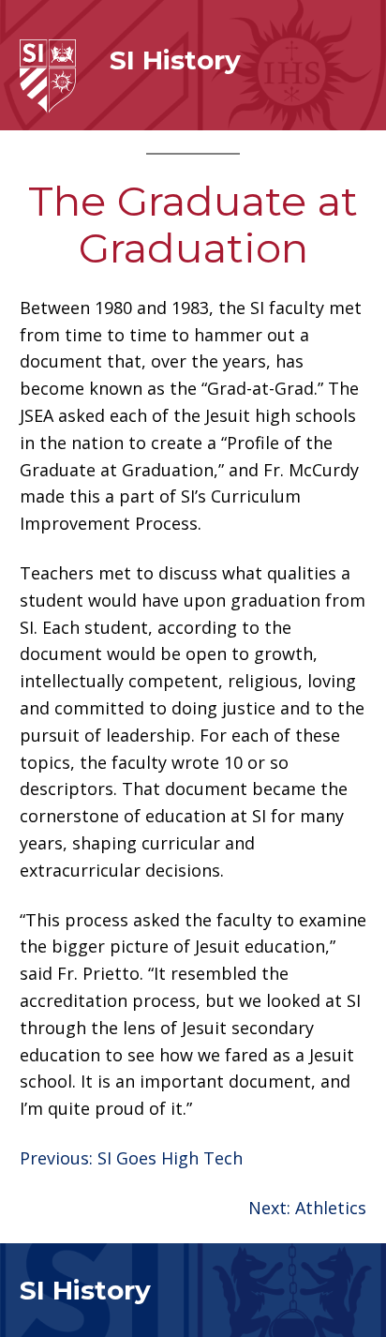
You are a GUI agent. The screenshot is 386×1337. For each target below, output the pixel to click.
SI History (175, 60)
